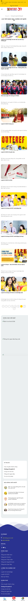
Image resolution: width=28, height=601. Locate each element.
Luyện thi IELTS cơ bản (6, 180)
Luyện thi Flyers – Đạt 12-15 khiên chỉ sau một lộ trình (13, 265)
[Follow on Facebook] (1, 547)
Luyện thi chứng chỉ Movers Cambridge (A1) (12, 292)
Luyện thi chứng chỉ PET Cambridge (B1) (11, 208)
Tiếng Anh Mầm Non (6, 554)
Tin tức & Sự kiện (8, 476)
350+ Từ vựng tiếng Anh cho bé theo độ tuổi (16, 487)
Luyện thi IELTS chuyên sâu (8, 152)
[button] (2, 9)
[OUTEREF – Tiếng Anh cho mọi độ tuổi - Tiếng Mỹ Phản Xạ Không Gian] (14, 9)
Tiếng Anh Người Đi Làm (7, 562)
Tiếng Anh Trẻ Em (6, 557)
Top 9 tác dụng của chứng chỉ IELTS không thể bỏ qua (16, 509)
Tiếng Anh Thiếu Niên (7, 559)
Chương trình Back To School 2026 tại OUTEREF (16, 493)
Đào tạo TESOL (5, 576)
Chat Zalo (5, 600)
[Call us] (5, 547)
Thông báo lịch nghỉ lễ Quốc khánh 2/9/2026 (15, 498)
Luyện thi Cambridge (7, 572)
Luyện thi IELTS (5, 574)
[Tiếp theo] (14, 308)
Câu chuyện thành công (10, 466)
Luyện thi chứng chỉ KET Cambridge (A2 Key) (12, 236)
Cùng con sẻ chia (8, 471)
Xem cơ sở (23, 600)
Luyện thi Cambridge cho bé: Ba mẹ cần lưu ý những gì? (12, 40)
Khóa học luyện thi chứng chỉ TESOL (10, 95)
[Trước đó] (3, 306)
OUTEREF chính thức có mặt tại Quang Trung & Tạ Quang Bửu (16, 504)
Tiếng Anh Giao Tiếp (6, 564)
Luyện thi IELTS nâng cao (7, 123)
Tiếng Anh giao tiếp (9, 474)
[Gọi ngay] (13, 598)
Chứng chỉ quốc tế (9, 469)
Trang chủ (7, 16)
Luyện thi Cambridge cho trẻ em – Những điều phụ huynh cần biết (14, 68)
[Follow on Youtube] (3, 547)
